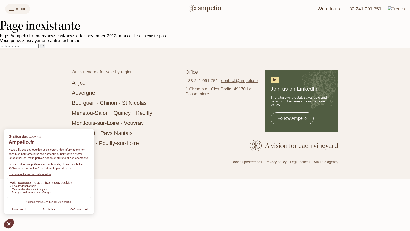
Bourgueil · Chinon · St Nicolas (109, 103)
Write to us (329, 9)
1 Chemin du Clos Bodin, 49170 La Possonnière (219, 91)
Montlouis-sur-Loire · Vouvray (108, 123)
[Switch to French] (396, 8)
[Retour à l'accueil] (205, 9)
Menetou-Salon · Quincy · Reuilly (112, 113)
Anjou (79, 83)
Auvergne (83, 93)
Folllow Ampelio (292, 118)
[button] (18, 9)
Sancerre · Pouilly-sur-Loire (105, 143)
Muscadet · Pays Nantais (102, 133)
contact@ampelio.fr (239, 80)
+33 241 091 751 (364, 9)
